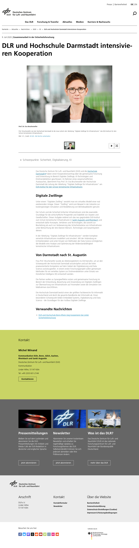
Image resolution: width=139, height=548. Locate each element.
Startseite (5, 29)
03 (40, 29)
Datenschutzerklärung (96, 506)
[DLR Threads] (32, 535)
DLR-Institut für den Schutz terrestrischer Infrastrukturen (59, 187)
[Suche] (135, 13)
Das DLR (29, 21)
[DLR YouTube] (40, 535)
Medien (80, 21)
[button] (69, 103)
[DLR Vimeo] (44, 535)
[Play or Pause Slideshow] (111, 146)
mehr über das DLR (99, 463)
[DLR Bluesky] (24, 535)
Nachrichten (25, 29)
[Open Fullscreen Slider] (117, 146)
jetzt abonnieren (28, 463)
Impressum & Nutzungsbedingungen (102, 513)
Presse (109, 4)
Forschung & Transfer (48, 21)
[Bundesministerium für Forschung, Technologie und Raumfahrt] (100, 542)
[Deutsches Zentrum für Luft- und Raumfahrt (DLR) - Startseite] (19, 13)
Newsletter (58, 506)
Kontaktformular (60, 503)
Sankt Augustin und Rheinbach (85, 220)
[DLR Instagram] (49, 535)
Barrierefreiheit (121, 4)
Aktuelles (67, 21)
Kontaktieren (28, 379)
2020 (34, 29)
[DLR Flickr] (53, 535)
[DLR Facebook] (20, 535)
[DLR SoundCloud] (57, 535)
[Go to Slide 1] (69, 145)
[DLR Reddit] (36, 535)
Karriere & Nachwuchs (99, 21)
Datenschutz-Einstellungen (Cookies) (102, 509)
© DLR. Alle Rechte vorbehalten (40, 136)
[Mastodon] (28, 535)
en (136, 4)
